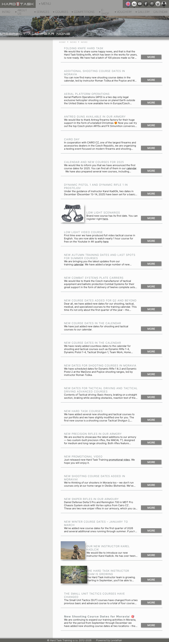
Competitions (84, 11)
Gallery (144, 11)
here (105, 218)
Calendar (160, 11)
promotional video (119, 459)
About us (22, 12)
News (73, 42)
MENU (46, 4)
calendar (131, 168)
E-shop (105, 12)
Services (43, 11)
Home (62, 42)
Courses (61, 11)
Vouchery (124, 11)
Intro (6, 11)
